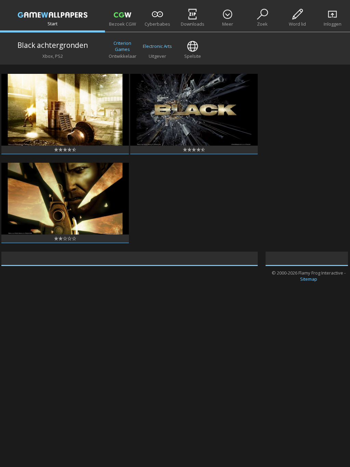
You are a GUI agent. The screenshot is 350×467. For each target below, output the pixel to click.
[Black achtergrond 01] (65, 144)
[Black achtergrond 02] (65, 233)
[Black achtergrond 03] (194, 144)
